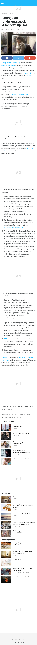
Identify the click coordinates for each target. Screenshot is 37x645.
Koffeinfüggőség (18, 531)
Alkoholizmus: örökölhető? (21, 577)
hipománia (21, 357)
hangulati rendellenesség (11, 63)
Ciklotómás (8, 339)
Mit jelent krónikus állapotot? (22, 459)
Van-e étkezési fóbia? (19, 497)
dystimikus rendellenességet (14, 228)
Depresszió (4, 13)
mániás (28, 75)
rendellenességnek (8, 65)
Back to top (18, 636)
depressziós (28, 73)
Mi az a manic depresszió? (21, 433)
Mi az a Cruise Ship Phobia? (21, 514)
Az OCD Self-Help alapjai (20, 560)
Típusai (11, 13)
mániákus (6, 357)
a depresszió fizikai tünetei (20, 94)
